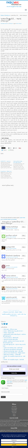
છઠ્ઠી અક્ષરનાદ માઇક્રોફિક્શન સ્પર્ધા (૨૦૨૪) (13, 349)
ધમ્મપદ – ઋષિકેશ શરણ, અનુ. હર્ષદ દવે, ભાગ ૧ (13, 331)
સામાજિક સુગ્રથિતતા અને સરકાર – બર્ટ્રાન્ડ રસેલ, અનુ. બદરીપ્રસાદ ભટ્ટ (14, 315)
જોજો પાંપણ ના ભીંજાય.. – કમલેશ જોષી (12, 354)
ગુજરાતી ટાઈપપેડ (14, 411)
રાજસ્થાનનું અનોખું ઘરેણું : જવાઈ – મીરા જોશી (13, 351)
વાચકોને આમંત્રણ (14, 408)
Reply (23, 226)
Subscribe (14, 373)
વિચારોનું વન (7, 15)
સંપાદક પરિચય (14, 406)
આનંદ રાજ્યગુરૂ (19, 23)
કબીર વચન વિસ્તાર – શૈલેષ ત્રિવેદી (11, 337)
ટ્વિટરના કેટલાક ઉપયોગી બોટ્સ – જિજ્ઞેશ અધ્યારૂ (14, 353)
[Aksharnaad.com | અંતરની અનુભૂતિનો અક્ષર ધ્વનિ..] (14, 3)
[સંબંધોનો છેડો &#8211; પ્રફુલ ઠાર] (7, 164)
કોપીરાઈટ (14, 415)
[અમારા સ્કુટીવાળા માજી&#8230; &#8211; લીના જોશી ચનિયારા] (19, 165)
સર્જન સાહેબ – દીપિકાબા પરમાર (10, 329)
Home (2, 15)
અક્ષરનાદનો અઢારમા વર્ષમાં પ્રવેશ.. (11, 339)
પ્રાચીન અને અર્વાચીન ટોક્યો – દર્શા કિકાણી (13, 347)
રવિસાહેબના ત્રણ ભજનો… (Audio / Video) (12, 312)
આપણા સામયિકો (14, 409)
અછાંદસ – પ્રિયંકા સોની (9, 332)
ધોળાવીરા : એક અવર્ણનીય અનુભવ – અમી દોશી (14, 359)
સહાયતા (14, 414)
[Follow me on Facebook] (1, 10)
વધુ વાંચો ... (25, 425)
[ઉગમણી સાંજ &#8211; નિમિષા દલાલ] (7, 175)
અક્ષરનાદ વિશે (14, 412)
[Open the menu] (26, 10)
